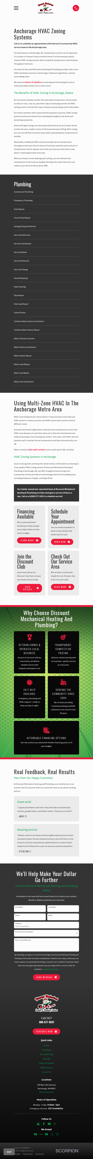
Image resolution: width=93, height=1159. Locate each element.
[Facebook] (43, 1123)
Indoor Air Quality (46, 1063)
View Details (27, 588)
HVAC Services (46, 1067)
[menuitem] (46, 193)
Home (46, 1045)
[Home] (45, 8)
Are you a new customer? (24, 932)
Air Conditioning (46, 1054)
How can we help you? (23, 940)
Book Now (60, 541)
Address (18, 923)
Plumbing (46, 1050)
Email (50, 915)
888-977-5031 (46, 1022)
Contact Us (46, 1072)
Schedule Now (44, 1031)
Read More (60, 586)
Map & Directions (46, 1092)
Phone (17, 915)
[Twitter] (54, 1123)
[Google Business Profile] (38, 1123)
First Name (19, 907)
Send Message (44, 977)
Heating (46, 1059)
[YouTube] (49, 1123)
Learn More (27, 540)
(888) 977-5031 (37, 496)
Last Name (52, 907)
